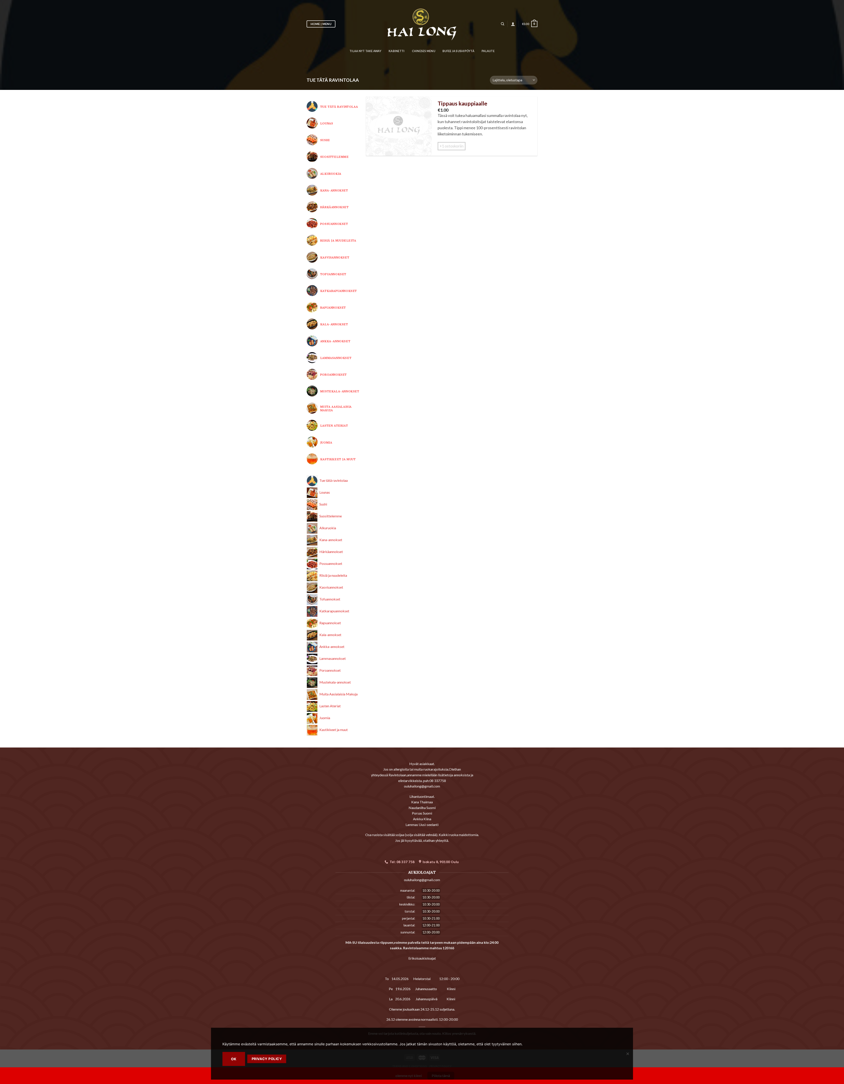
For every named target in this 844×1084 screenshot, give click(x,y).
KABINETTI (396, 51)
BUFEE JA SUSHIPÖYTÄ (458, 51)
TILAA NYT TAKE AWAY (365, 51)
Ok (233, 1059)
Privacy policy (267, 1059)
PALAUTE (488, 51)
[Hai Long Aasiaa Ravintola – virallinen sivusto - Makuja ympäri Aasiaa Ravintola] (422, 24)
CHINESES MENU (423, 51)
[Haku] (502, 24)
